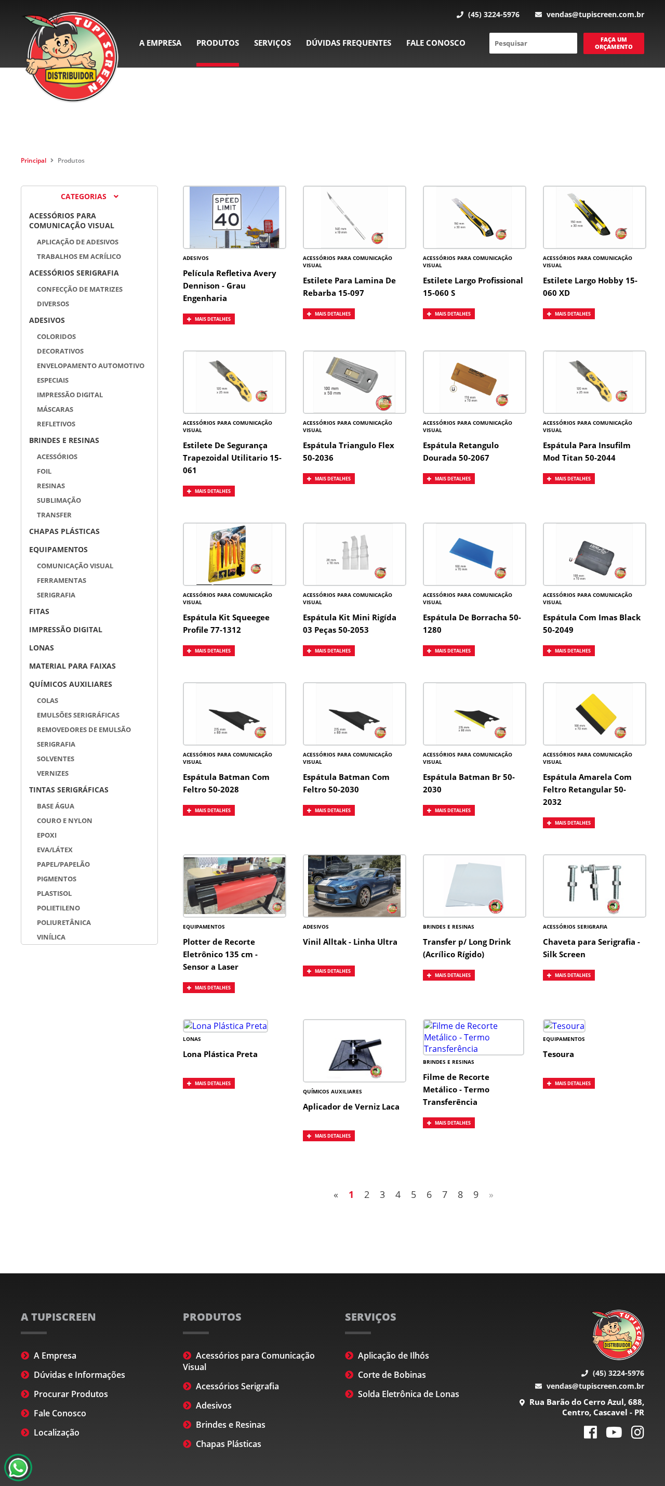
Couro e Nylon (64, 820)
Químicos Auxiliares (70, 684)
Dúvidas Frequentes (348, 42)
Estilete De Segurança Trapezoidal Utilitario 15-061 (232, 457)
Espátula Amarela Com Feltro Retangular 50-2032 (587, 789)
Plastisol (54, 893)
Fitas (39, 611)
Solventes (55, 758)
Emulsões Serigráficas (78, 715)
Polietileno (58, 908)
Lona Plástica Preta (220, 1054)
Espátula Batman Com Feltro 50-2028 (226, 783)
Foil (44, 471)
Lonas (41, 648)
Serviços (272, 42)
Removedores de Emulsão (84, 729)
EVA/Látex (55, 849)
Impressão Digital (70, 394)
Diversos (53, 303)
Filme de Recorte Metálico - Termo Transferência (456, 1089)
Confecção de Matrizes (80, 289)
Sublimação (59, 500)
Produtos (217, 42)
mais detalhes (212, 319)
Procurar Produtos (70, 1394)
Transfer (54, 514)
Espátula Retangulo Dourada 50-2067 (461, 451)
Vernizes (53, 773)
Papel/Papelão (63, 864)
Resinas (51, 485)
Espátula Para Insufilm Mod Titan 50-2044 (587, 451)
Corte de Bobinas (391, 1374)
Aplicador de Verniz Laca (351, 1106)
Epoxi (47, 835)
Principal (33, 160)
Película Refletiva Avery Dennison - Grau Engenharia (229, 285)
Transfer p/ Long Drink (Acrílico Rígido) (467, 947)
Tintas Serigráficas (69, 789)
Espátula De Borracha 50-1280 (472, 623)
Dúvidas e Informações (78, 1374)
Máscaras (55, 409)
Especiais (53, 380)
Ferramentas (61, 580)
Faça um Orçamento (614, 42)
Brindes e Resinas (64, 440)
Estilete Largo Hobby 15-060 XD (590, 286)
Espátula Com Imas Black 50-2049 (592, 623)
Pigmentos (56, 878)
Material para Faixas (72, 666)
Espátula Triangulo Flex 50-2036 (348, 451)
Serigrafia (56, 594)
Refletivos (56, 423)
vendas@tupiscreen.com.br (594, 14)
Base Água (55, 806)
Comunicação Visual (75, 565)
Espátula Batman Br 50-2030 (469, 783)
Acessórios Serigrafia (74, 273)
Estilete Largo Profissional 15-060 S (473, 286)
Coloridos (56, 336)
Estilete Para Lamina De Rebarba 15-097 (349, 286)
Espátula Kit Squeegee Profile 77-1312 (226, 623)
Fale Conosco (436, 42)
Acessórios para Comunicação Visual (71, 220)
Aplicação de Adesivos (77, 241)
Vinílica (51, 937)
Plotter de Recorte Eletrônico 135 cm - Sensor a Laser (220, 954)
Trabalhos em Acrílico (79, 256)
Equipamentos (58, 549)
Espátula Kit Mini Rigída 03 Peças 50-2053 (349, 623)
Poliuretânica (64, 922)
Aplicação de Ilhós (392, 1355)
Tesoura (558, 1054)
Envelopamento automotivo (90, 365)
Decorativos (60, 351)
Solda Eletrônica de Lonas (407, 1394)
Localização (55, 1432)
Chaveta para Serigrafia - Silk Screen (591, 947)
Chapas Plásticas (64, 531)
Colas (47, 700)
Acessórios (57, 456)
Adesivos (47, 320)
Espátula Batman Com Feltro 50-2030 (346, 783)
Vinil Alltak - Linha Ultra (350, 941)
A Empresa (160, 42)
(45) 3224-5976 (493, 14)
